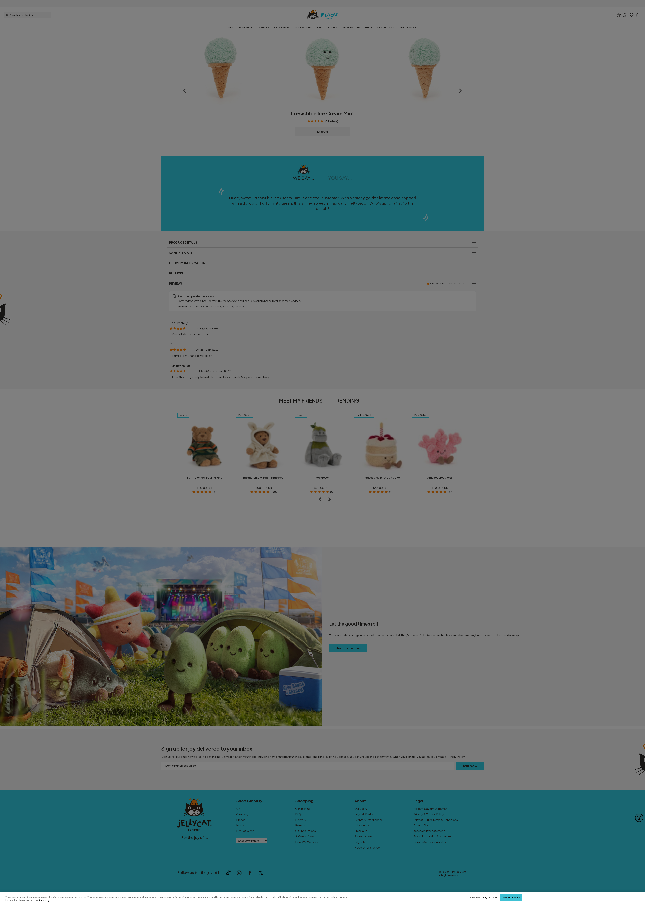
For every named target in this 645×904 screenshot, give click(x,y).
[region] (322, 898)
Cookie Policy (42, 900)
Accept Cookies (511, 897)
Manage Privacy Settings (483, 897)
